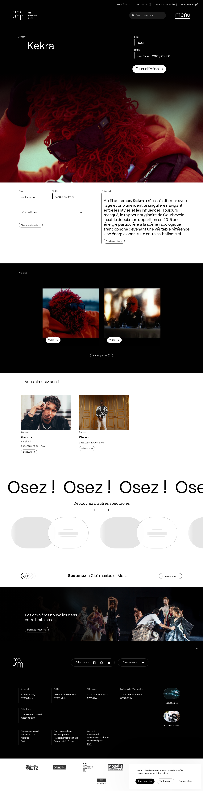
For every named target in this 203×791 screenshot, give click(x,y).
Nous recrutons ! (28, 735)
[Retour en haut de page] (197, 648)
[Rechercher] (133, 15)
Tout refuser (165, 781)
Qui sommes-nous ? (30, 731)
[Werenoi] (104, 412)
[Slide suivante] (108, 510)
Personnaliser (186, 781)
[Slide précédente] (94, 510)
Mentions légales (94, 741)
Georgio (27, 437)
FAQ (23, 741)
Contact (91, 731)
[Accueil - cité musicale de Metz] (25, 15)
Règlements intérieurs (64, 741)
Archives (25, 738)
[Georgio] (46, 412)
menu (182, 15)
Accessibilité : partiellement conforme (98, 736)
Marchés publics (61, 735)
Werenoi (85, 437)
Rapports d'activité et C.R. (66, 738)
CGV (89, 744)
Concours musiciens (63, 731)
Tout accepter (145, 781)
